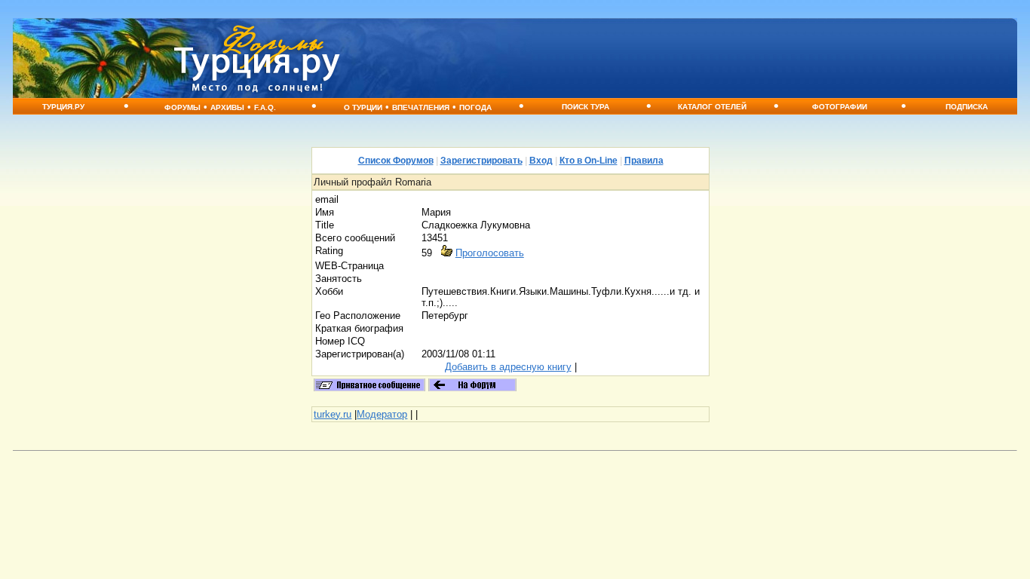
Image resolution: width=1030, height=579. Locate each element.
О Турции (363, 107)
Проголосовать (489, 253)
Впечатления (420, 107)
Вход (541, 160)
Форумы (182, 107)
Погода (475, 107)
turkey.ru (332, 414)
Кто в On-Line (588, 160)
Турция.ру (63, 107)
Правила (644, 160)
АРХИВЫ (227, 107)
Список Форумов (396, 160)
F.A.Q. (265, 107)
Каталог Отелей (712, 107)
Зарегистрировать (481, 160)
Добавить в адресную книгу (508, 366)
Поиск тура (585, 107)
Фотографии (839, 107)
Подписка (967, 107)
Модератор (382, 414)
